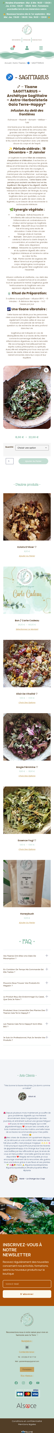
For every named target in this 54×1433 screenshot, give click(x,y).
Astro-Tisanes (19, 63)
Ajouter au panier (33, 461)
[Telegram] (30, 1383)
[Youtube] (38, 1383)
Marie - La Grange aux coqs (32, 1179)
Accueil (8, 63)
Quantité (9, 447)
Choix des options (27, 702)
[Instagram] (23, 1383)
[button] (46, 370)
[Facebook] (16, 1383)
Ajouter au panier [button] (27, 556)
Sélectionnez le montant (27, 629)
